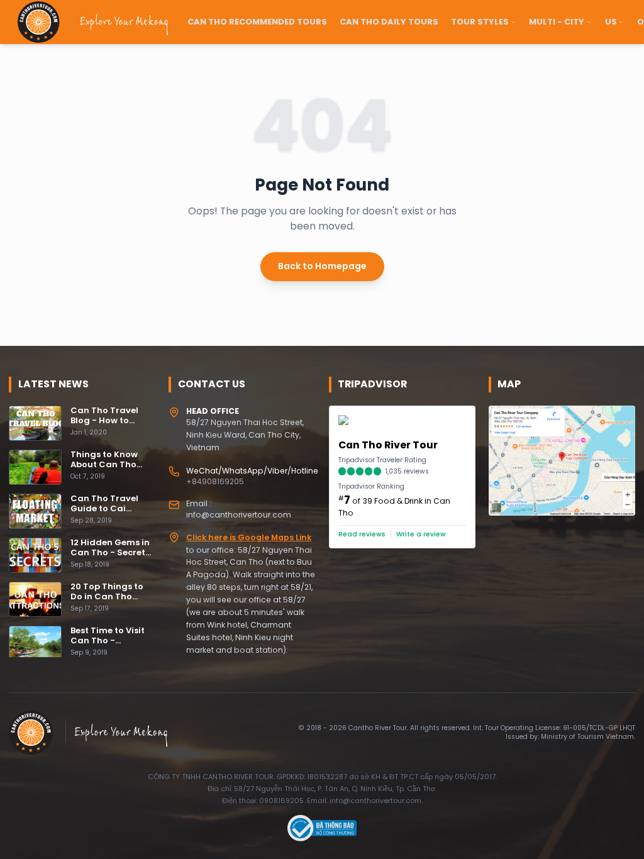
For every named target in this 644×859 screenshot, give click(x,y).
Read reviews (362, 534)
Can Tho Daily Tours (389, 22)
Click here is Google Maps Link (248, 537)
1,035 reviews (407, 471)
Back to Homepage (322, 266)
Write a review (421, 534)
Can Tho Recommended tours (257, 22)
